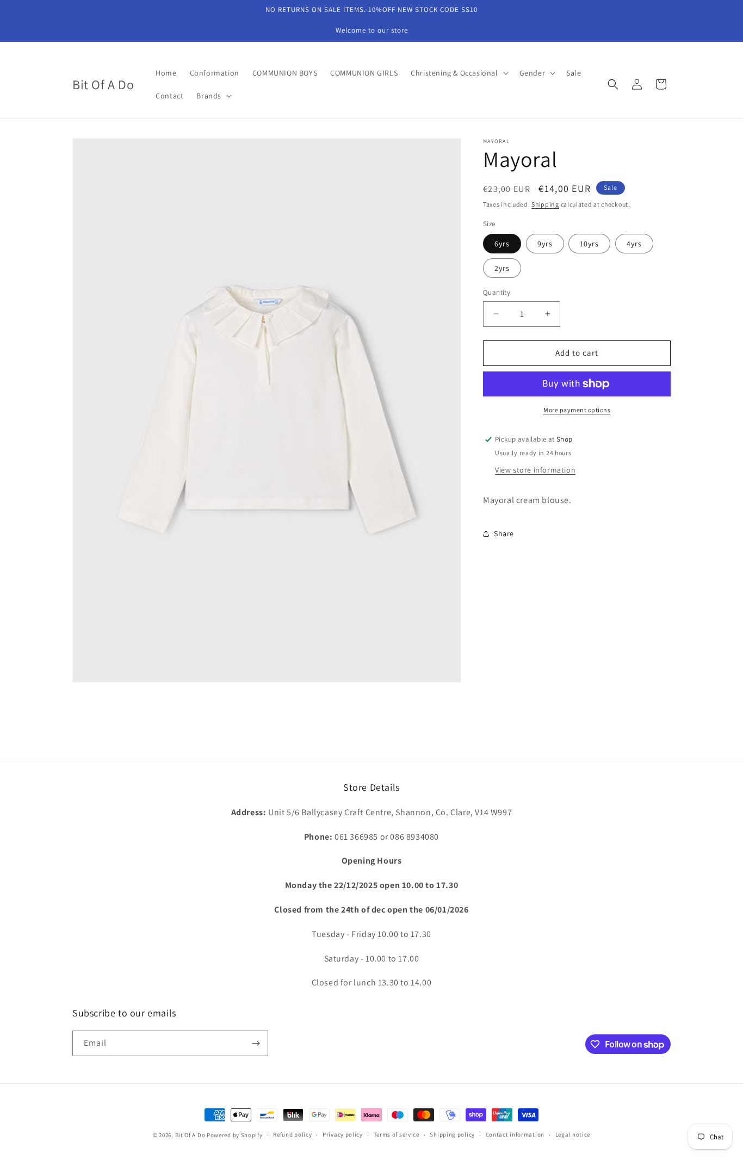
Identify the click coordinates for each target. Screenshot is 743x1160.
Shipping (545, 204)
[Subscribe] (256, 1043)
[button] (458, 72)
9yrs (545, 244)
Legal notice (572, 1135)
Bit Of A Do (190, 1135)
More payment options (576, 410)
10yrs (589, 244)
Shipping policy (452, 1135)
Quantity (496, 292)
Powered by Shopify (235, 1135)
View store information (535, 470)
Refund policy (292, 1135)
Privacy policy (343, 1135)
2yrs (502, 268)
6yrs (502, 244)
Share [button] (504, 533)
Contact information (515, 1135)
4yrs (634, 244)
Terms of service (396, 1135)
